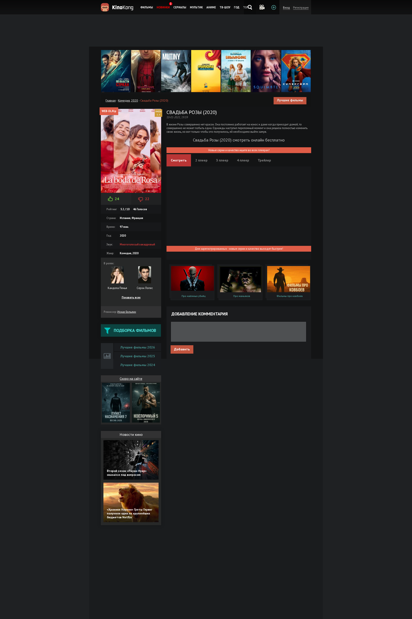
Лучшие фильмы (290, 100)
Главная (111, 100)
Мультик (196, 7)
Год (236, 7)
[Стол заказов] (273, 7)
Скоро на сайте (131, 378)
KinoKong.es (118, 7)
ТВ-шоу (225, 7)
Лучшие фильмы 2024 (137, 365)
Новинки (163, 7)
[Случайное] (262, 7)
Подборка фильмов (135, 330)
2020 (134, 100)
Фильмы (146, 7)
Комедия (124, 100)
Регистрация (301, 7)
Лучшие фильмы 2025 (137, 356)
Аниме (211, 7)
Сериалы (179, 7)
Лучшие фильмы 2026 (137, 347)
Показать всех (131, 297)
